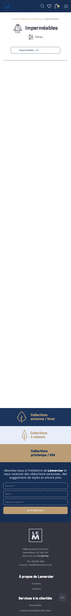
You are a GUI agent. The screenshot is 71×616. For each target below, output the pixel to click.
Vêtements (25, 18)
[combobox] (35, 50)
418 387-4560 (37, 561)
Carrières (36, 588)
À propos (36, 583)
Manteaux (38, 18)
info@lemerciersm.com (40, 564)
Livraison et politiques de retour (35, 610)
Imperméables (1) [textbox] (26, 50)
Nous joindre (35, 605)
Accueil (15, 18)
